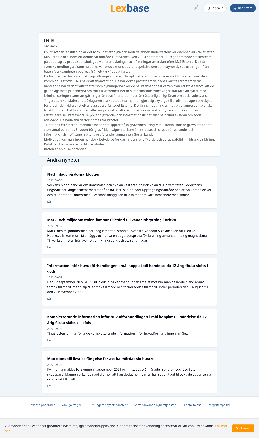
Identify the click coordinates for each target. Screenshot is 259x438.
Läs (49, 201)
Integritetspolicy (219, 405)
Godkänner (243, 428)
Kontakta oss (192, 405)
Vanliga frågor (71, 405)
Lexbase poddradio (42, 405)
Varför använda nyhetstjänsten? (155, 405)
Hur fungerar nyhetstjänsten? (108, 405)
